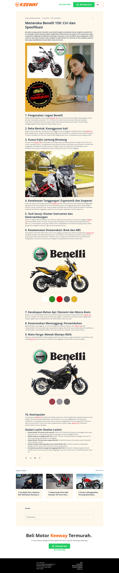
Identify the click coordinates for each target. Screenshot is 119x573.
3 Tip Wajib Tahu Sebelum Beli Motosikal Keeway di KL (29, 493)
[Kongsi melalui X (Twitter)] (30, 458)
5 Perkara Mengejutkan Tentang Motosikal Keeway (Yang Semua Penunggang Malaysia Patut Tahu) (88, 493)
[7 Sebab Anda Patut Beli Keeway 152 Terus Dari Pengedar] (59, 481)
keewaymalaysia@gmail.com (47, 564)
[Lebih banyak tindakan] (93, 18)
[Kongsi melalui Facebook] (26, 458)
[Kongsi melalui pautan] (40, 458)
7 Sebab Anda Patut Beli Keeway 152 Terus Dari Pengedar (58, 493)
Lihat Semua (99, 470)
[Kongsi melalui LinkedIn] (35, 458)
